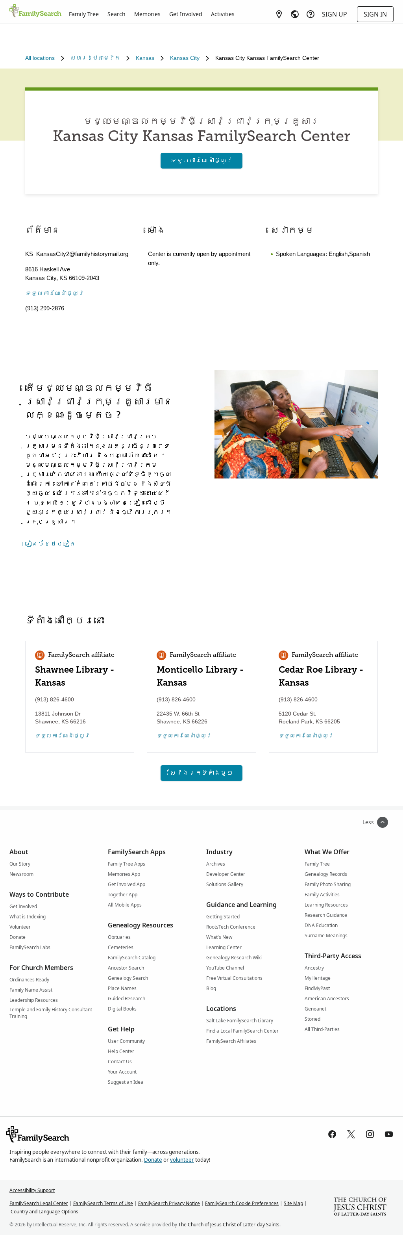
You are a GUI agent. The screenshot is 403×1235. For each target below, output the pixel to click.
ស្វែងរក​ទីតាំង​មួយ (201, 773)
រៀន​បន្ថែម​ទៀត (50, 543)
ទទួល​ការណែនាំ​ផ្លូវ (201, 160)
